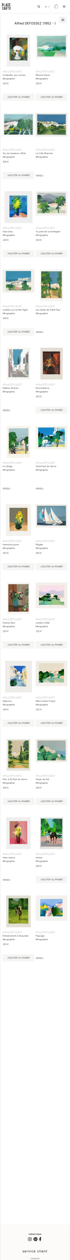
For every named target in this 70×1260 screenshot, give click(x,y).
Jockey (39, 858)
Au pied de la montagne (48, 232)
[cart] (56, 6)
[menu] (64, 6)
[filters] (63, 19)
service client (35, 1251)
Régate (39, 545)
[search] (39, 6)
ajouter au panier (18, 97)
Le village (8, 466)
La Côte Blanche (44, 153)
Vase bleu (8, 232)
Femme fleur (9, 623)
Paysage (40, 936)
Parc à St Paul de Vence (15, 779)
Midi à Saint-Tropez (45, 701)
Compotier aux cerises (14, 75)
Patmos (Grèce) (10, 388)
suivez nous (35, 1233)
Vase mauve (9, 858)
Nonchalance (42, 388)
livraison (35, 1258)
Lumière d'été (42, 623)
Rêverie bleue (43, 75)
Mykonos (7, 701)
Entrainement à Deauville (15, 936)
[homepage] (6, 6)
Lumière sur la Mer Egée (15, 310)
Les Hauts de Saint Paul (48, 310)
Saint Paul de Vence (46, 466)
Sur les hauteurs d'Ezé (14, 153)
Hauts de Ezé (42, 779)
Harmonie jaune (11, 545)
